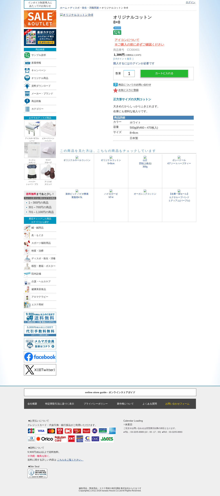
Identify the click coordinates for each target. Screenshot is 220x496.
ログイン (190, 2)
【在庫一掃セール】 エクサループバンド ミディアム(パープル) (179, 197)
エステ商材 (37, 304)
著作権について (125, 403)
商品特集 (36, 101)
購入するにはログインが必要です (134, 63)
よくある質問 (149, 403)
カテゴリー (37, 109)
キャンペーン (38, 70)
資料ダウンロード (41, 85)
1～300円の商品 (38, 202)
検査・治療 (37, 250)
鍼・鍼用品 (37, 227)
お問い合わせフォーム (177, 403)
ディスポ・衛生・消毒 (43, 258)
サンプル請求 (38, 55)
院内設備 (36, 273)
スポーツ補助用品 (41, 243)
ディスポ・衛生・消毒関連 (84, 7)
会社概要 (32, 403)
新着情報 (36, 62)
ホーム (63, 7)
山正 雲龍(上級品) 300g (145, 163)
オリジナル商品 (39, 78)
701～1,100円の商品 (41, 212)
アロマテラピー (39, 297)
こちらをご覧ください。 (70, 459)
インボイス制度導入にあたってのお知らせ (40, 4)
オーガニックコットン (145, 194)
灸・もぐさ (37, 235)
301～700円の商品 (40, 207)
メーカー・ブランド (42, 93)
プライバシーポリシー (96, 403)
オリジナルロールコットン (77, 160)
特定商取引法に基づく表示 (59, 403)
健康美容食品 (38, 289)
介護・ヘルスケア (41, 281)
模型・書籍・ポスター (43, 266)
